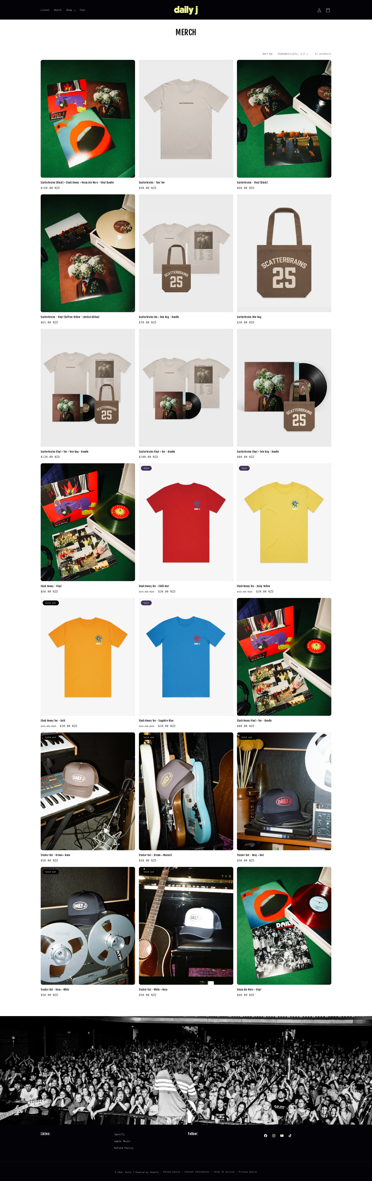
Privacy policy (248, 1172)
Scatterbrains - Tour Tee (152, 182)
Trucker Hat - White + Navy (153, 989)
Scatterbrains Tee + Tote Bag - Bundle (159, 317)
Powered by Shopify (147, 1172)
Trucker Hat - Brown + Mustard (155, 855)
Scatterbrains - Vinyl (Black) (252, 182)
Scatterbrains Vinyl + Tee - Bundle (157, 451)
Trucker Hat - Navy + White (55, 989)
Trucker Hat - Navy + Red (250, 855)
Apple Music (122, 1141)
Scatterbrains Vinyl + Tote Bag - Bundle (258, 451)
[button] (70, 10)
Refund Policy (123, 1148)
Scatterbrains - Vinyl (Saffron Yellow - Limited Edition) (70, 317)
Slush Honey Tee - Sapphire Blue (156, 720)
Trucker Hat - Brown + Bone (55, 855)
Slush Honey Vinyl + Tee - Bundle (254, 720)
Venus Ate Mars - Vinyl (249, 989)
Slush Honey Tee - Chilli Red (154, 586)
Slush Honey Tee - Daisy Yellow (253, 586)
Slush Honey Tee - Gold (53, 720)
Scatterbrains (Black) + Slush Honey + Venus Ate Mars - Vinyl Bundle (77, 182)
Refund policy (171, 1172)
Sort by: (268, 53)
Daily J (129, 1172)
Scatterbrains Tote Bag (249, 317)
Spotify (119, 1134)
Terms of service (224, 1172)
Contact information (197, 1172)
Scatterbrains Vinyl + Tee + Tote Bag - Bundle (65, 451)
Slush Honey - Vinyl (51, 586)
